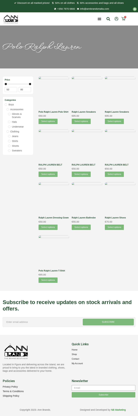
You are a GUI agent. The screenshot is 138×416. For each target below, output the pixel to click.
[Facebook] (135, 9)
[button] (99, 19)
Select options (48, 121)
